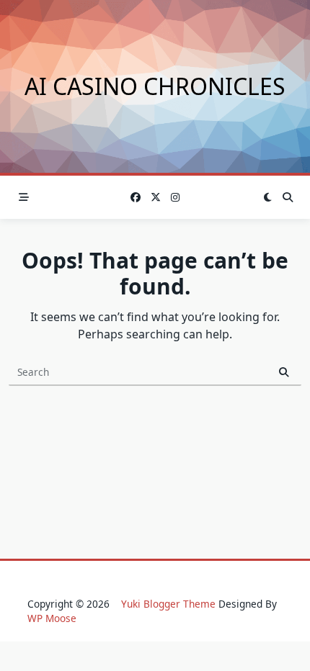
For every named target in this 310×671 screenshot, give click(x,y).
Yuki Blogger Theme (168, 604)
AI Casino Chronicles (155, 86)
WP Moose (51, 618)
